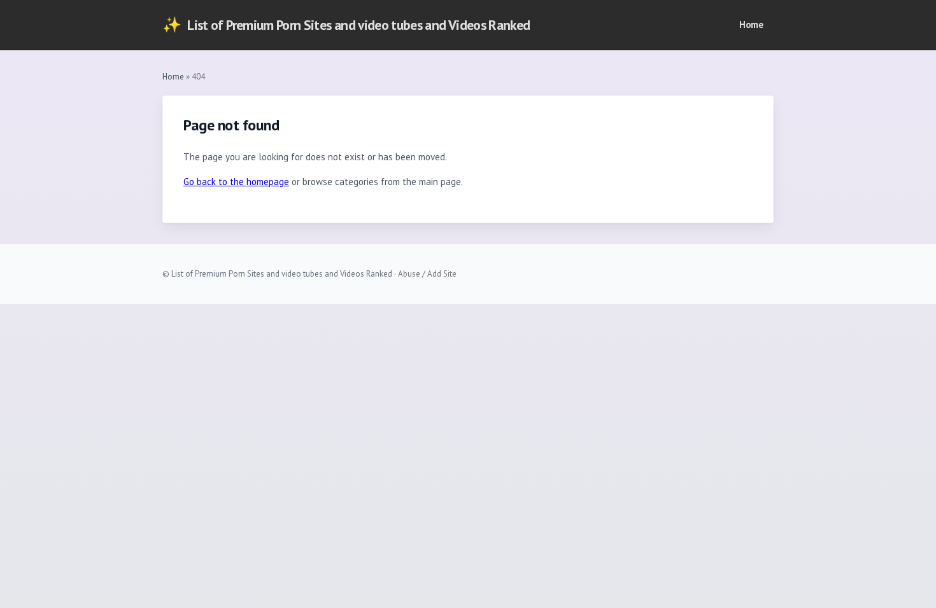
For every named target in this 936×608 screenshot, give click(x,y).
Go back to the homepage (236, 182)
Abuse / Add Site (427, 273)
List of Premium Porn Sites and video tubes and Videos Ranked (346, 24)
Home (751, 24)
